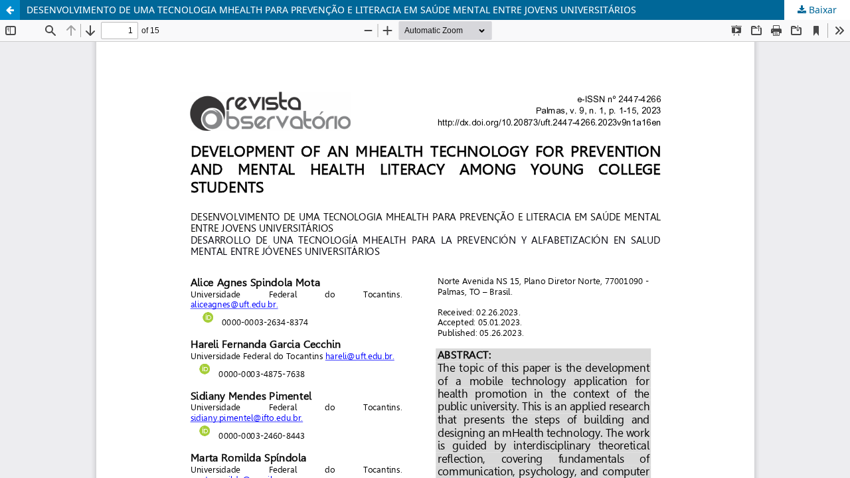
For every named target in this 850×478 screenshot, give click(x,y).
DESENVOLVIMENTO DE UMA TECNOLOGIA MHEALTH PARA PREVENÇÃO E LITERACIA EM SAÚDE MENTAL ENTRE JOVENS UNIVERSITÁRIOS (331, 9)
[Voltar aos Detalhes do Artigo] (10, 10)
